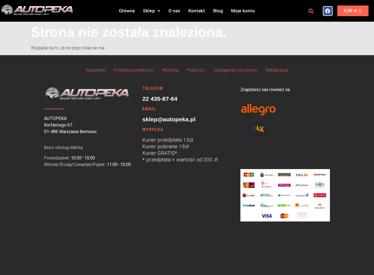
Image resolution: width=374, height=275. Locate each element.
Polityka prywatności (134, 70)
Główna (127, 10)
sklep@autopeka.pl (168, 119)
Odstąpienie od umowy (235, 70)
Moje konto (243, 10)
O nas (174, 10)
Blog (218, 10)
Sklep (149, 10)
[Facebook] (328, 11)
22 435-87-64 (159, 99)
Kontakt (196, 10)
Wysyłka (170, 70)
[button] (151, 10)
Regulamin (96, 70)
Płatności (196, 70)
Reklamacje (277, 70)
